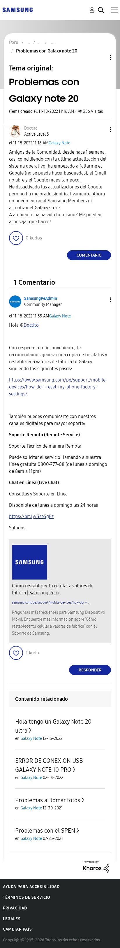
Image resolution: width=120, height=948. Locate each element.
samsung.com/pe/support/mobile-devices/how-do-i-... (50, 602)
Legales (11, 918)
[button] (100, 129)
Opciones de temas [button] (100, 57)
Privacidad (15, 908)
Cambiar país (17, 929)
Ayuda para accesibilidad (31, 886)
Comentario (89, 255)
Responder (90, 670)
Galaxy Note (59, 143)
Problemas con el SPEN (45, 830)
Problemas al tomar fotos (47, 800)
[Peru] (17, 9)
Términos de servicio (26, 897)
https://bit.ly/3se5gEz (31, 516)
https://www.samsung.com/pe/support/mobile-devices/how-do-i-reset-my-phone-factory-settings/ (58, 387)
